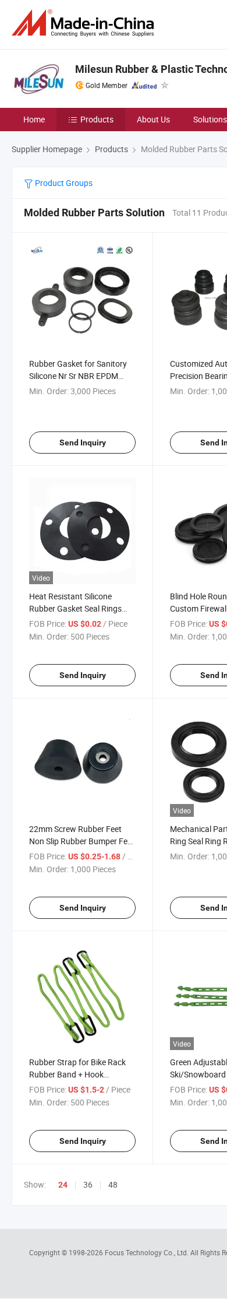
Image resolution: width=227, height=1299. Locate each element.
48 (113, 1184)
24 (63, 1184)
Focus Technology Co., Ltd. (147, 1252)
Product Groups (63, 182)
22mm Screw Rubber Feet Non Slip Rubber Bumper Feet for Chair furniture (81, 841)
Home (34, 119)
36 (88, 1184)
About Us (153, 119)
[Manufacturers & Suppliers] (85, 23)
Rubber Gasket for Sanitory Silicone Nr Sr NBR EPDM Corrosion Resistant (78, 376)
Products (97, 119)
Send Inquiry (82, 442)
